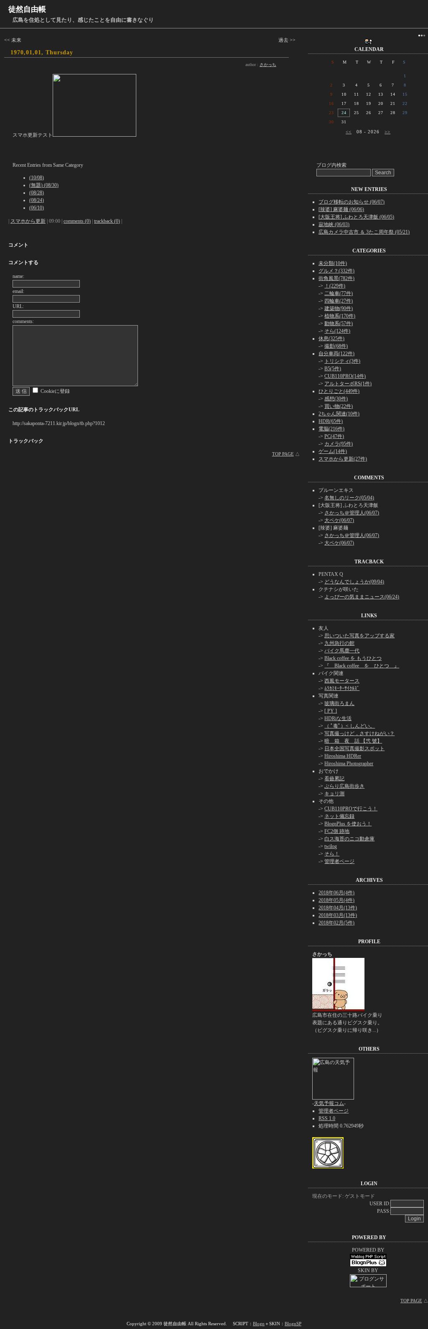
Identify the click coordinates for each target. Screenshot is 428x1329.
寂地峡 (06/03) (333, 224)
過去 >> (287, 40)
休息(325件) (331, 338)
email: (18, 291)
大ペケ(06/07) (339, 520)
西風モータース (341, 681)
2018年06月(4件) (336, 893)
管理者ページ (339, 861)
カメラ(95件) (338, 444)
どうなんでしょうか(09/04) (354, 582)
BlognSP (293, 1323)
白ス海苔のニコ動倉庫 (349, 839)
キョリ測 (334, 794)
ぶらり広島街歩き (344, 786)
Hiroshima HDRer (342, 756)
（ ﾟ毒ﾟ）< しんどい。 (349, 726)
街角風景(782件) (336, 278)
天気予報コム (329, 1103)
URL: (18, 306)
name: (18, 276)
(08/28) (36, 193)
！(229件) (334, 286)
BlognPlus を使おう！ (348, 824)
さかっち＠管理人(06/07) (351, 513)
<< (349, 131)
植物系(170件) (339, 316)
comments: (23, 321)
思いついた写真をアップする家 (359, 636)
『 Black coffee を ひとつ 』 (361, 666)
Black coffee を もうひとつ (353, 658)
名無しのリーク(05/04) (349, 498)
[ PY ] (330, 711)
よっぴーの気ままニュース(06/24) (361, 597)
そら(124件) (337, 331)
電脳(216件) (331, 429)
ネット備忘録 (339, 816)
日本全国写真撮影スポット (354, 748)
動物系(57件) (338, 323)
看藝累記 (334, 779)
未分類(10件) (332, 263)
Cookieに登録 (55, 391)
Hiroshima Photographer (348, 763)
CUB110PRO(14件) (345, 376)
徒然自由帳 (27, 9)
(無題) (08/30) (44, 185)
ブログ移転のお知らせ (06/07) (351, 202)
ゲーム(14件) (332, 451)
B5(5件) (332, 369)
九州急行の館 (339, 643)
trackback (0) (107, 221)
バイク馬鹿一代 (341, 651)
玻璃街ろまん (339, 703)
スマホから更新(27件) (342, 459)
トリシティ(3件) (342, 361)
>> (387, 131)
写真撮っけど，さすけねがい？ (359, 733)
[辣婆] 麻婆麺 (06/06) (341, 209)
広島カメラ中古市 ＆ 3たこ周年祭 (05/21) (364, 232)
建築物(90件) (338, 308)
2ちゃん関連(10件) (338, 414)
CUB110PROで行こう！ (350, 809)
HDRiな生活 (338, 718)
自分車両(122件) (336, 353)
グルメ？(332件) (336, 271)
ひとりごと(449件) (338, 391)
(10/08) (36, 178)
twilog (330, 846)
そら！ (331, 854)
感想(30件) (336, 399)
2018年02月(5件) (336, 923)
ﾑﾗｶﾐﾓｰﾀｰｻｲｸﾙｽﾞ (341, 688)
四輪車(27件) (338, 301)
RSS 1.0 (326, 1118)
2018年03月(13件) (337, 915)
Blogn (259, 1323)
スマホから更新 (28, 221)
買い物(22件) (338, 406)
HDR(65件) (330, 421)
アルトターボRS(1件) (348, 384)
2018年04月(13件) (337, 908)
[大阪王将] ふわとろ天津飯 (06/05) (356, 217)
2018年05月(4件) (336, 900)
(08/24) (36, 200)
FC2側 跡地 (336, 831)
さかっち (268, 64)
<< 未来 (12, 40)
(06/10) (36, 208)
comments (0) (77, 221)
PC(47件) (334, 436)
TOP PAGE (283, 453)
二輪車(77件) (338, 293)
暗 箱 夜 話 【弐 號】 (353, 741)
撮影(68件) (336, 346)
